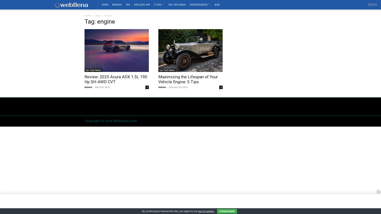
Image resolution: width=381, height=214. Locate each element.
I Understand (227, 211)
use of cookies (206, 211)
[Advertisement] (190, 204)
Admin (88, 87)
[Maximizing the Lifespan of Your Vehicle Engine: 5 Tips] (190, 50)
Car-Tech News (93, 70)
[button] (372, 4)
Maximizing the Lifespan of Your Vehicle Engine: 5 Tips (188, 79)
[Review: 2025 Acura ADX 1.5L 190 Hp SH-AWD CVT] (117, 50)
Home (88, 15)
